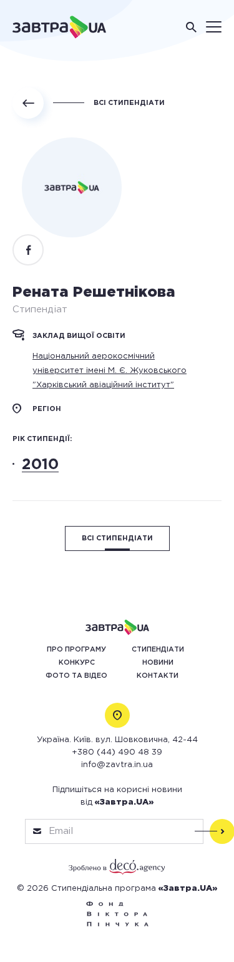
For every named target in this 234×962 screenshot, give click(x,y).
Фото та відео (76, 676)
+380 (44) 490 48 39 (117, 752)
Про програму (76, 650)
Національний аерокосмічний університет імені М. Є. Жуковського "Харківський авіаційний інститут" (109, 371)
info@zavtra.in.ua (117, 764)
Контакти (157, 676)
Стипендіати (158, 650)
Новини (157, 663)
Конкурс (77, 663)
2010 (40, 465)
